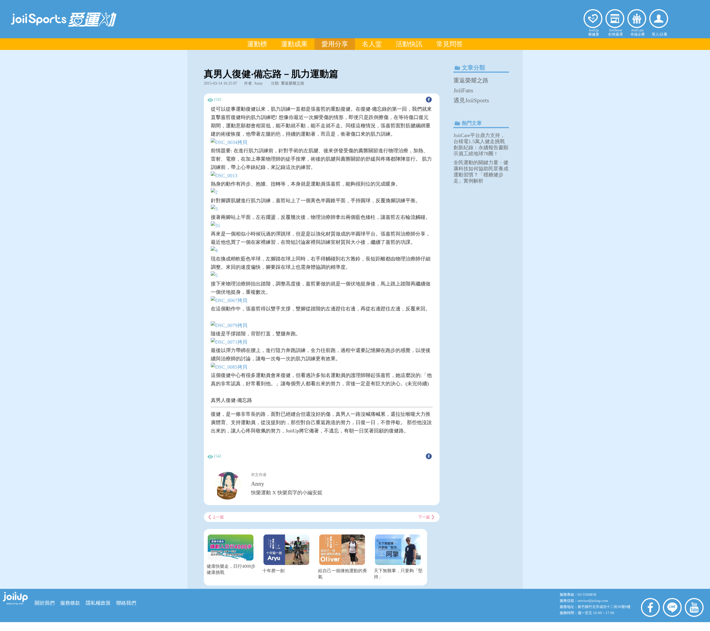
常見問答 (449, 44)
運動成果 (294, 44)
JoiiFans (463, 90)
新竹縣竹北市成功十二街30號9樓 (604, 607)
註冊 (663, 34)
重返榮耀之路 (470, 80)
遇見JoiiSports (471, 100)
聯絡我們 (126, 603)
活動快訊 (409, 44)
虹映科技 (346, 626)
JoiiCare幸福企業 (637, 32)
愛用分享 (334, 44)
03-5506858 (587, 594)
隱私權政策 (98, 603)
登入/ (656, 34)
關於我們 (45, 603)
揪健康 (593, 18)
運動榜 (257, 44)
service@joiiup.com (593, 601)
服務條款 (70, 603)
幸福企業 (636, 18)
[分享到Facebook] (429, 99)
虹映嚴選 (615, 18)
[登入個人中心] (658, 18)
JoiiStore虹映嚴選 (615, 32)
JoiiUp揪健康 (593, 32)
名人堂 (372, 44)
